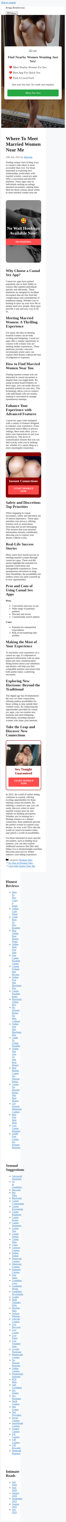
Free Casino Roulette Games (16, 959)
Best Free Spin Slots (14, 1118)
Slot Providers (16, 1413)
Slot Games (15, 1408)
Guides (15, 1297)
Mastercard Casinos (17, 1356)
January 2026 (15, 1494)
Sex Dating (15, 1391)
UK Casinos (16, 1435)
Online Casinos (16, 1369)
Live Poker (15, 1336)
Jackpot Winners (16, 1314)
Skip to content (8, 2)
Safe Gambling (17, 1386)
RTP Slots (14, 1380)
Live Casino (15, 1331)
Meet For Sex (33, 92)
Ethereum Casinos (16, 1265)
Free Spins (14, 1276)
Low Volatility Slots (16, 1344)
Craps (15, 1244)
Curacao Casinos (16, 1249)
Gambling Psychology (17, 1293)
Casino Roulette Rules (16, 994)
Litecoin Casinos (16, 1320)
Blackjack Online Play (17, 1002)
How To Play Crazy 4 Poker (15, 899)
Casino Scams (15, 1218)
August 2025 (15, 1505)
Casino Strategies (16, 1224)
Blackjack (17, 1198)
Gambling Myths (17, 1287)
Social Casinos (16, 1419)
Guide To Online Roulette (16, 1041)
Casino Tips (15, 1229)
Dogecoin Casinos (16, 1260)
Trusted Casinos (16, 1430)
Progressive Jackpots (17, 1375)
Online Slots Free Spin (15, 948)
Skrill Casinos (16, 1402)
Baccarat (16, 1190)
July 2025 (14, 1511)
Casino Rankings (16, 1213)
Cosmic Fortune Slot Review (15, 970)
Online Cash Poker (15, 911)
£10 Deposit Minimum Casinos (16, 1107)
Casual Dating (15, 1235)
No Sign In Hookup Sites (20, 863)
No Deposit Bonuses (16, 1363)
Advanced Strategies (17, 1177)
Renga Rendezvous (15, 7)
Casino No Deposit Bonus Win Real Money (15, 1092)
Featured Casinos (16, 1271)
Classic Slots (15, 1240)
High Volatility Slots (16, 1302)
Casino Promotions (17, 1207)
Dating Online (15, 1254)
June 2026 (14, 1489)
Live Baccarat (16, 1325)
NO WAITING (23, 242)
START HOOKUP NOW (23, 489)
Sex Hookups (16, 1397)
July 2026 (14, 1483)
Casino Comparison (18, 1202)
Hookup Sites (25, 860)
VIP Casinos (16, 1441)
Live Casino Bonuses (16, 1128)
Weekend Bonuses (16, 1452)
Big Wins (14, 1194)
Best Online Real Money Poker (15, 936)
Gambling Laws (17, 1282)
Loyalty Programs (16, 1350)
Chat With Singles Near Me (21, 866)
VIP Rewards (16, 1446)
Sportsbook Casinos (17, 1424)
